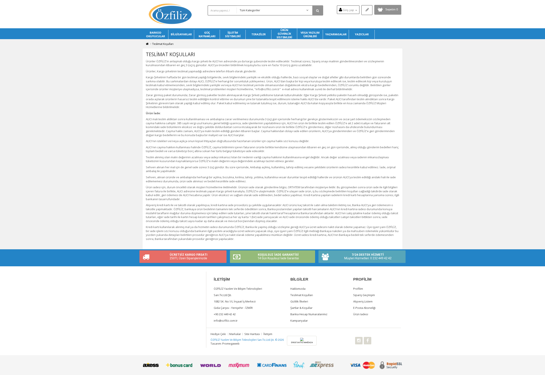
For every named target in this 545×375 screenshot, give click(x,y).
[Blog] (367, 10)
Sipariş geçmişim (364, 295)
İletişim (267, 334)
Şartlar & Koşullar (301, 308)
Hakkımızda (297, 289)
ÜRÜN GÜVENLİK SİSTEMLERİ (284, 33)
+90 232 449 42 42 (225, 314)
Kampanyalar (299, 320)
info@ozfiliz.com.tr (226, 320)
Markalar (235, 334)
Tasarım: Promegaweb (225, 343)
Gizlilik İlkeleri (299, 301)
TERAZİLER (258, 34)
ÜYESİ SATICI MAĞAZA (302, 342)
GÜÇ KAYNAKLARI (207, 34)
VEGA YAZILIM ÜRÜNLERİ (310, 34)
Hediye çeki (218, 334)
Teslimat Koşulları (163, 44)
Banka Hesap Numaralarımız (308, 314)
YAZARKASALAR (336, 34)
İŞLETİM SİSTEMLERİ (233, 34)
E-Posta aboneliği (364, 308)
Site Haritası (252, 334)
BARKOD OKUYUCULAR (155, 34)
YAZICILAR (362, 34)
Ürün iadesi (360, 314)
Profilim (358, 289)
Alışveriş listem (363, 301)
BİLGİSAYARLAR (181, 34)
